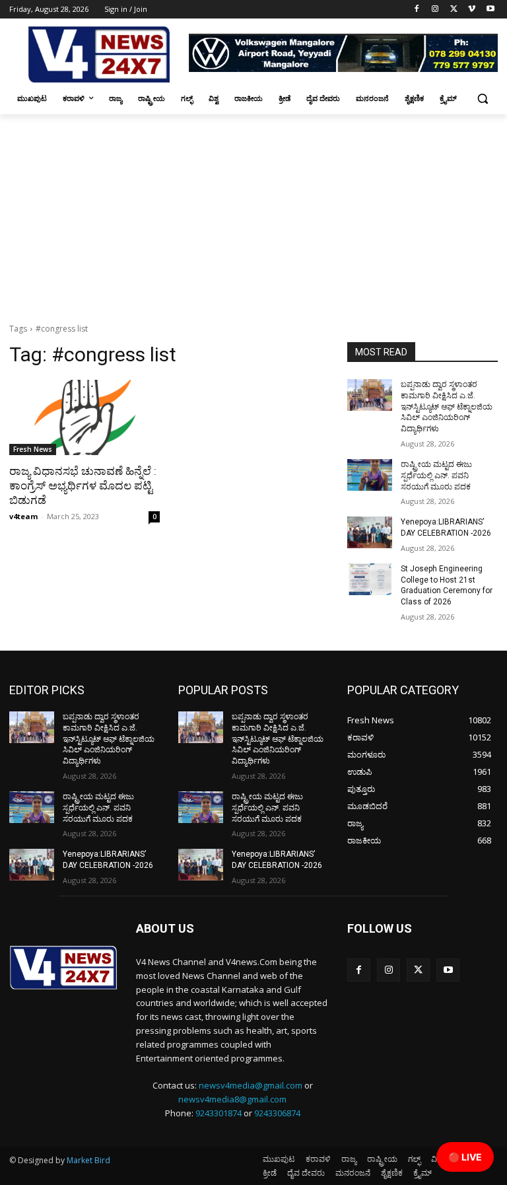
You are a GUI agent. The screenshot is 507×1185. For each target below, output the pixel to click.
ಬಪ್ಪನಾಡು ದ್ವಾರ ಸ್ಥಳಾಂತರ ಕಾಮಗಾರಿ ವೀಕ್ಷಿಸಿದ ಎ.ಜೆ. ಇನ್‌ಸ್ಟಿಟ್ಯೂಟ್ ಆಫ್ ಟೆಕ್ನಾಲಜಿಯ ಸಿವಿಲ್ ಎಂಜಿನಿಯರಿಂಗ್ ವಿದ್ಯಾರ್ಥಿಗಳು (446, 406)
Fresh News (32, 449)
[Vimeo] (471, 9)
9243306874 (277, 1113)
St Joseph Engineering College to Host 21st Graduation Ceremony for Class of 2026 (446, 585)
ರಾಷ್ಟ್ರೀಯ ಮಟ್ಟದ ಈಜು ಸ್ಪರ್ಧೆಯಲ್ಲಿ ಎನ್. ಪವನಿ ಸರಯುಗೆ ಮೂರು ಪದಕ (436, 475)
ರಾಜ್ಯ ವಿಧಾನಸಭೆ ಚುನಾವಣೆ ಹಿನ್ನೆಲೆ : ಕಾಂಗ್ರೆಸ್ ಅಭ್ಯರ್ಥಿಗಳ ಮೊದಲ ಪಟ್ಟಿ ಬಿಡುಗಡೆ (82, 485)
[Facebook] (416, 9)
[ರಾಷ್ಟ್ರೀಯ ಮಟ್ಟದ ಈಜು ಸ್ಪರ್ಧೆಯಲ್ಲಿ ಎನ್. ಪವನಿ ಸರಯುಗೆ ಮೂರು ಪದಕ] (369, 475)
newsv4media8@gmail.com (232, 1099)
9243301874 (218, 1113)
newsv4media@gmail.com (250, 1085)
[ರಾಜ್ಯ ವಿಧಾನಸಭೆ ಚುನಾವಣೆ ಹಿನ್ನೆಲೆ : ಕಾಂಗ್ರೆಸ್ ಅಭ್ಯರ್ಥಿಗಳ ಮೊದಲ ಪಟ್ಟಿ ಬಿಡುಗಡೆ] (84, 417)
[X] (453, 9)
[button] (482, 98)
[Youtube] (490, 9)
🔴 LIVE (465, 1157)
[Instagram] (435, 9)
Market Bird (88, 1160)
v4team (23, 516)
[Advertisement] (253, 213)
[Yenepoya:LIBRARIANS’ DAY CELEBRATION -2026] (369, 532)
